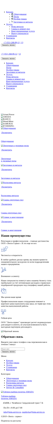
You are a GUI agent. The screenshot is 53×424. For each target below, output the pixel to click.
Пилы (16, 17)
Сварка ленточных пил (16, 385)
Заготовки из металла (23, 22)
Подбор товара (20, 19)
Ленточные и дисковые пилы (19, 381)
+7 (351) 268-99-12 (11, 42)
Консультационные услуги (23, 31)
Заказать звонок (8, 45)
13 (20, 54)
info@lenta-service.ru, (12, 412)
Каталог (10, 12)
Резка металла (17, 26)
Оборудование (19, 14)
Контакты (10, 38)
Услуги (9, 24)
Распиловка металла (15, 383)
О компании (11, 36)
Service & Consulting (15, 387)
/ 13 (21, 42)
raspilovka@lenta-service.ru (33, 412)
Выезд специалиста (19, 33)
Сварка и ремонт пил (20, 29)
